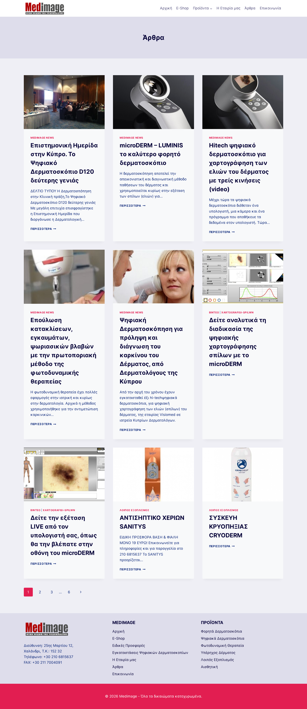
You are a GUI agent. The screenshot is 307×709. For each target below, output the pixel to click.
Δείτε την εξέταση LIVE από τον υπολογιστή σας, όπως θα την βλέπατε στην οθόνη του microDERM (63, 535)
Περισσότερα (43, 228)
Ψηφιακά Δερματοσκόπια (222, 638)
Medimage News (42, 137)
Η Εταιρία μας (228, 8)
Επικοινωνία (270, 8)
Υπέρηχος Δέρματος (218, 653)
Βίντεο (214, 312)
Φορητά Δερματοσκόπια (221, 631)
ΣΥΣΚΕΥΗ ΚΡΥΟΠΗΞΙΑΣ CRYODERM (228, 526)
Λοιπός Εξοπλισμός (134, 510)
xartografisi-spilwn (237, 312)
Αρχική (166, 8)
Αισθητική (209, 667)
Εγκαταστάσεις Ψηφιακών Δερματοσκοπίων (150, 653)
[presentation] (64, 102)
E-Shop (182, 8)
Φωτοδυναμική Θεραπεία (222, 645)
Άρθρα (250, 8)
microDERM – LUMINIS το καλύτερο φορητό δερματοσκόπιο (151, 154)
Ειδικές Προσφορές (128, 645)
